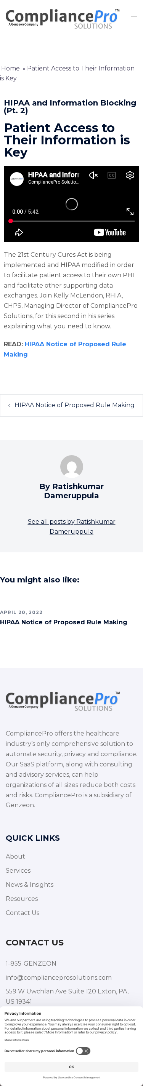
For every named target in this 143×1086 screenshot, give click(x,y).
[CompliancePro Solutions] (63, 17)
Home (10, 68)
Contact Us (22, 912)
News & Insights (29, 884)
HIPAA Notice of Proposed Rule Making (74, 405)
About (15, 856)
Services (18, 870)
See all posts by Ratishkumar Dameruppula (72, 527)
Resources (22, 898)
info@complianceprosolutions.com (59, 977)
